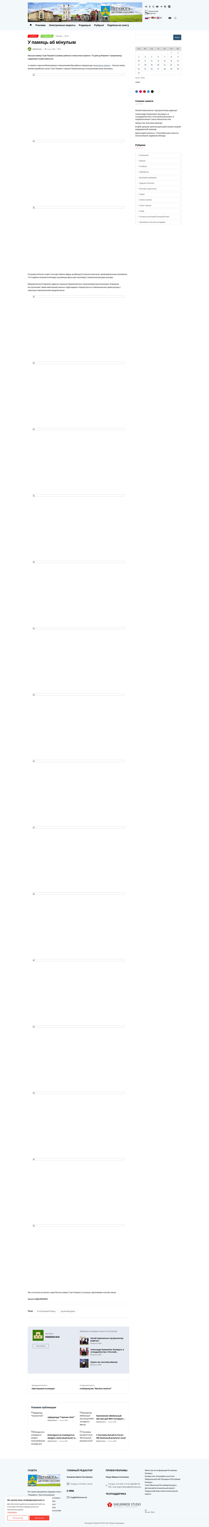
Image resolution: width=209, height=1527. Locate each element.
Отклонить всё (18, 1518)
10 (139, 61)
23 (178, 65)
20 (158, 65)
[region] (28, 1509)
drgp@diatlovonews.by (78, 1497)
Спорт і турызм (145, 205)
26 (152, 69)
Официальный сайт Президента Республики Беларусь (162, 1480)
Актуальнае (144, 155)
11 (145, 61)
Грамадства (47, 36)
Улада (141, 211)
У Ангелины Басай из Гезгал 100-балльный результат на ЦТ (111, 1436)
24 (139, 69)
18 (145, 65)
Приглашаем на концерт (43, 1388)
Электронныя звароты (62, 25)
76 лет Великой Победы (46, 1311)
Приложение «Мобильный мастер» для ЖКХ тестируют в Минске (110, 1417)
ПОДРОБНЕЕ (12, 1512)
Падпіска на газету (118, 25)
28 (165, 69)
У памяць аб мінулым (52, 42)
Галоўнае (33, 36)
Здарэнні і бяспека (146, 183)
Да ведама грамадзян (148, 177)
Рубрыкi (99, 25)
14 (164, 61)
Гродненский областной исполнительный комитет (161, 1492)
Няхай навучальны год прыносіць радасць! (106, 1339)
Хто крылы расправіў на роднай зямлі (154, 216)
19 (152, 65)
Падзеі (142, 194)
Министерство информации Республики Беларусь (161, 1471)
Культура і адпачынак (147, 189)
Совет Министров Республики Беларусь (161, 1485)
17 (139, 65)
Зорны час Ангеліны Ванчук (103, 1362)
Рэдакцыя (85, 25)
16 (178, 61)
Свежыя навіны (145, 200)
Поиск (177, 37)
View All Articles (40, 1346)
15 (171, 61)
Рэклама (40, 25)
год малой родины (68, 1311)
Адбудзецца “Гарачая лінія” (61, 1417)
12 (152, 61)
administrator (37, 49)
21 (164, 65)
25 (145, 69)
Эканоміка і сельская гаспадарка (152, 222)
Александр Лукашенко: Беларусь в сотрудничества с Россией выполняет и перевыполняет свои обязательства (107, 1350)
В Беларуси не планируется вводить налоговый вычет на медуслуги (62, 1436)
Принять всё (39, 1518)
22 (171, 65)
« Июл (137, 82)
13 (158, 61)
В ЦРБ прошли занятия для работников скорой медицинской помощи (158, 127)
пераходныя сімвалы (101, 65)
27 (158, 69)
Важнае (142, 161)
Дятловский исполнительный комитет (160, 1488)
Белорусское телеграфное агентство (159, 1476)
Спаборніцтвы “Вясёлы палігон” (96, 1388)
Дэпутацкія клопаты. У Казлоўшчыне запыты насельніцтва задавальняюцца (157, 134)
